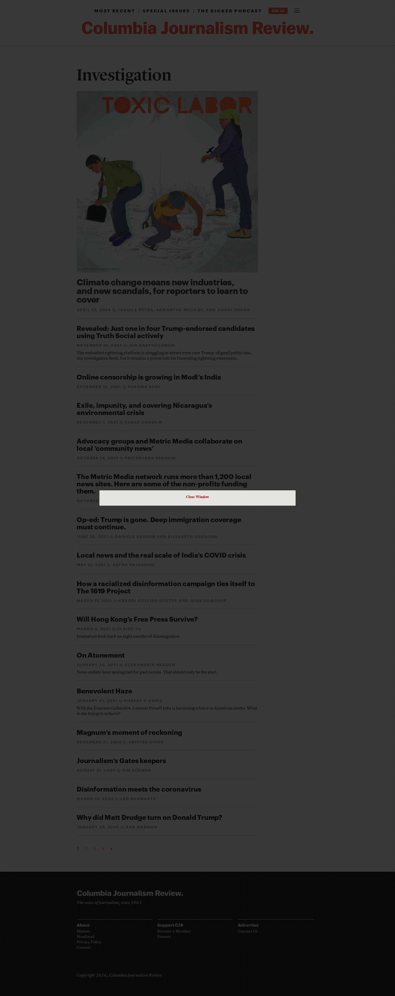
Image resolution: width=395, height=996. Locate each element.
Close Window (197, 496)
